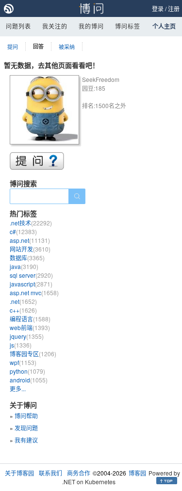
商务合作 (78, 473)
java (24, 266)
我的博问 (91, 26)
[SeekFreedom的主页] (46, 111)
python (27, 371)
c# (23, 231)
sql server (31, 275)
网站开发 (30, 249)
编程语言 (30, 319)
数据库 (27, 257)
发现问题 (26, 428)
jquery (27, 336)
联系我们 (50, 473)
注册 (174, 8)
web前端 (30, 327)
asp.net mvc (34, 292)
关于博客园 (19, 473)
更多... (18, 388)
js (21, 345)
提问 (12, 46)
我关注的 (54, 26)
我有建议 (26, 440)
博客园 (137, 473)
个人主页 (164, 26)
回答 (38, 46)
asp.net (30, 240)
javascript (31, 284)
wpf (23, 362)
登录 (158, 8)
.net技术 (31, 223)
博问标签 (127, 26)
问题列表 (18, 26)
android (29, 380)
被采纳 (67, 46)
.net (23, 301)
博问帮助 (26, 416)
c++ (23, 310)
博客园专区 (33, 353)
